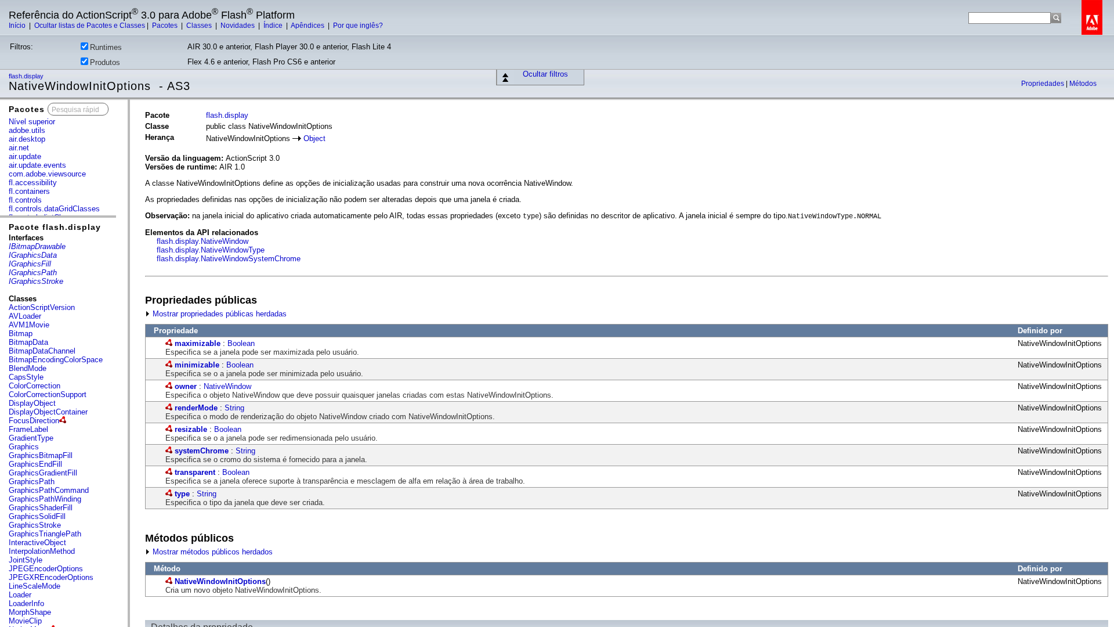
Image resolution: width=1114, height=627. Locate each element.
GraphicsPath (32, 481)
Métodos (1083, 84)
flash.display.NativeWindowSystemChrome (229, 258)
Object (314, 138)
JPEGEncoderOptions (46, 568)
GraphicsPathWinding (45, 499)
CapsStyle (26, 377)
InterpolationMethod (42, 551)
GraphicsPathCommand (49, 490)
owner (186, 386)
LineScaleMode (34, 586)
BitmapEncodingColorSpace (56, 359)
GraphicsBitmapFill (41, 455)
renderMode (196, 407)
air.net (19, 147)
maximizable (197, 343)
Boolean (241, 343)
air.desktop (27, 139)
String (234, 407)
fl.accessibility (33, 182)
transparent (195, 472)
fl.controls (25, 200)
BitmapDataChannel (42, 351)
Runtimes (106, 47)
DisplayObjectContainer (48, 412)
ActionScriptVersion (42, 307)
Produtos (105, 62)
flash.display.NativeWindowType (211, 250)
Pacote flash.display (55, 227)
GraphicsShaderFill (41, 507)
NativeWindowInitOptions (220, 581)
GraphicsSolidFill (37, 516)
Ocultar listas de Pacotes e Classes (89, 25)
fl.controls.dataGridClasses (54, 208)
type (182, 493)
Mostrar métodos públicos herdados (211, 551)
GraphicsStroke (35, 525)
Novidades (238, 25)
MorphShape (30, 612)
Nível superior (32, 121)
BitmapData (28, 342)
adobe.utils (27, 130)
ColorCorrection (34, 385)
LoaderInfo (26, 603)
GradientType (31, 438)
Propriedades (1043, 84)
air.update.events (37, 165)
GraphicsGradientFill (43, 473)
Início (18, 25)
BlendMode (27, 368)
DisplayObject (32, 403)
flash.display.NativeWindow (202, 241)
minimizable (197, 365)
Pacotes (165, 25)
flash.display (27, 76)
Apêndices (308, 25)
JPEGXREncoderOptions (51, 577)
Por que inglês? (358, 25)
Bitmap (20, 333)
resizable (191, 429)
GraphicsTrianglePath (45, 533)
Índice (273, 25)
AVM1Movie (29, 324)
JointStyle (25, 560)
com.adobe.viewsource (47, 174)
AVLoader (25, 316)
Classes (200, 25)
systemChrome (202, 450)
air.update (25, 156)
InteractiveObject (37, 542)
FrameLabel (28, 429)
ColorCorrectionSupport (47, 394)
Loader (20, 594)
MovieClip (25, 621)
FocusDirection (34, 420)
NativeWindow (227, 386)
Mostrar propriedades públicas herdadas (218, 313)
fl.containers (29, 191)
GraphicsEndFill (35, 464)
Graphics (24, 446)
